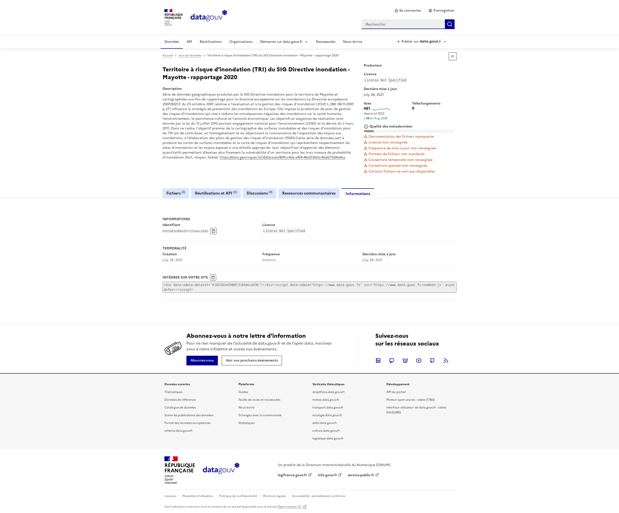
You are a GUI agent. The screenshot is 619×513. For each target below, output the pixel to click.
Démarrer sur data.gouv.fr (281, 41)
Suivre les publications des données (188, 415)
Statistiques (246, 423)
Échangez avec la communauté (259, 415)
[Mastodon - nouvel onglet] (392, 360)
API (189, 41)
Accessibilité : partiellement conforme (318, 496)
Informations (358, 193)
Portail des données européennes (187, 423)
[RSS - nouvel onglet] (446, 360)
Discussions (260, 193)
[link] (407, 10)
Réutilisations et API (216, 193)
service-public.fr (361, 475)
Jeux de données (190, 55)
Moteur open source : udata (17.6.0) (410, 400)
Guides (243, 392)
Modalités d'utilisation (197, 496)
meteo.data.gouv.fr (325, 400)
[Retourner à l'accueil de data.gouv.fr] (209, 17)
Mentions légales (274, 496)
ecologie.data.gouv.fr (327, 415)
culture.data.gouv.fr (326, 431)
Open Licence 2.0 (290, 507)
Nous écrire (352, 41)
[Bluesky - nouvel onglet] (405, 360)
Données (171, 41)
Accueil (167, 55)
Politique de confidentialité (238, 496)
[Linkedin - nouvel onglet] (378, 360)
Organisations (240, 41)
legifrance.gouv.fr (292, 475)
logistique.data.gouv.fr (328, 438)
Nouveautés (325, 41)
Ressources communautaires (309, 193)
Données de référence (180, 400)
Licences (170, 496)
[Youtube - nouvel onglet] (419, 360)
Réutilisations (211, 41)
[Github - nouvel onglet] (432, 360)
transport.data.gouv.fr (327, 407)
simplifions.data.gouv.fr (328, 392)
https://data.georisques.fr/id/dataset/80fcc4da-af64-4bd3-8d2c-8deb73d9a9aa (282, 157)
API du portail (396, 392)
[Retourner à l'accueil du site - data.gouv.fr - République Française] (221, 470)
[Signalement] (453, 56)
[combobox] (408, 24)
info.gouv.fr (327, 475)
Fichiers (175, 193)
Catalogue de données (180, 407)
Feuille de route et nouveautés (259, 400)
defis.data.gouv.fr (324, 423)
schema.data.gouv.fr (178, 431)
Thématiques (173, 392)
